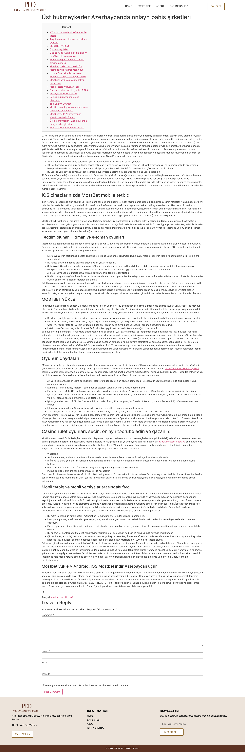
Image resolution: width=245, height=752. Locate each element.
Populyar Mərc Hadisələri (63, 93)
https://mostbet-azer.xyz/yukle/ (182, 368)
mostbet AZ (67, 597)
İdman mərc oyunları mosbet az (67, 127)
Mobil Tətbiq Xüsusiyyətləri (64, 86)
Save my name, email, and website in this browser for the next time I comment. (86, 685)
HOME (128, 6)
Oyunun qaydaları (59, 49)
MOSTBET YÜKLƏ (59, 46)
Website (46, 674)
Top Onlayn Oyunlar (60, 103)
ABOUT (160, 6)
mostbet (54, 597)
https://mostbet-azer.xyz (172, 441)
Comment (48, 615)
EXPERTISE (144, 6)
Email (45, 662)
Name (46, 651)
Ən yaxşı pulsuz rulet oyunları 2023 (69, 90)
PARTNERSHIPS (179, 6)
